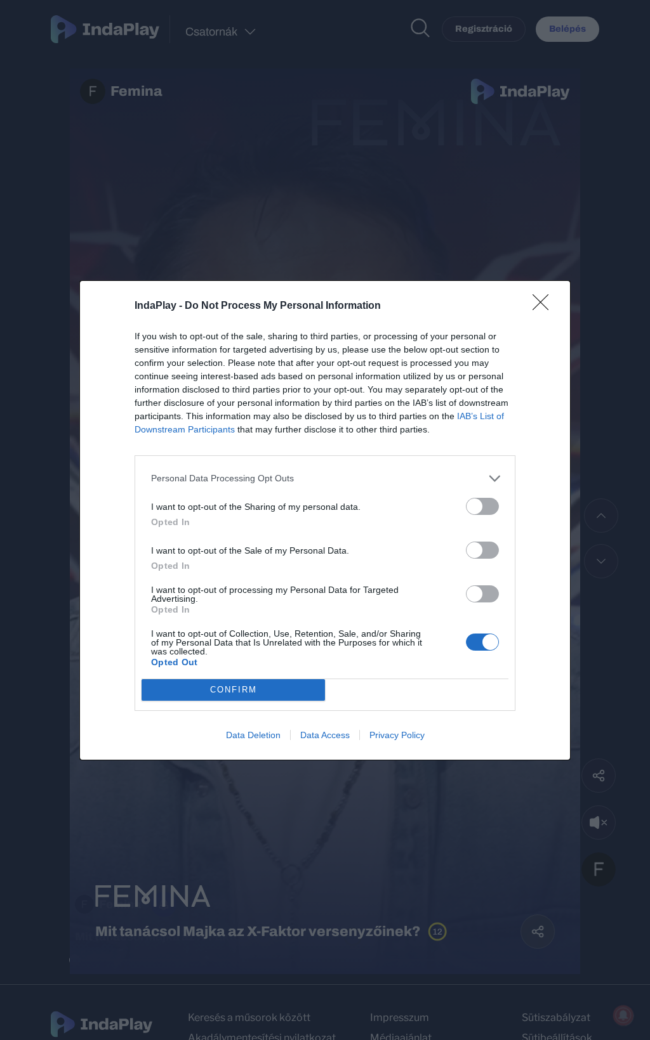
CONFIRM (233, 689)
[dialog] (325, 520)
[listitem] (325, 478)
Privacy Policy (397, 735)
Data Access (325, 735)
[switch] (482, 506)
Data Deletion (253, 735)
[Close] (545, 306)
